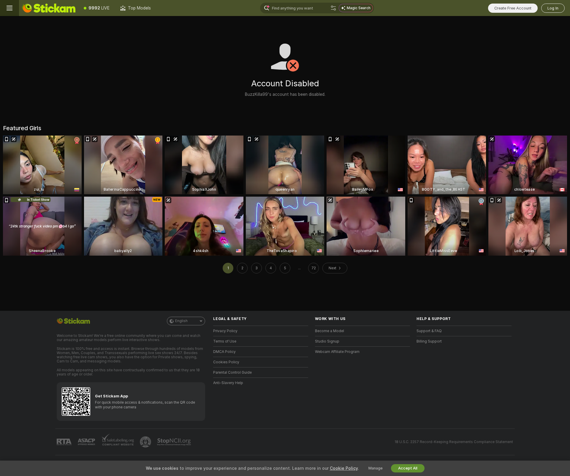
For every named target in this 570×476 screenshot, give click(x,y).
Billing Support (429, 341)
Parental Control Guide (232, 372)
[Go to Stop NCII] (174, 441)
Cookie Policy (344, 468)
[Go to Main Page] (48, 8)
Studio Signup (327, 341)
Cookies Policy (226, 362)
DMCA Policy (224, 352)
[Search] (333, 8)
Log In (552, 8)
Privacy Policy (225, 331)
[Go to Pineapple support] (146, 442)
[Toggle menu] (9, 8)
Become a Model (329, 331)
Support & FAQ (429, 331)
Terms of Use (224, 341)
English (181, 321)
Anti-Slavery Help (228, 383)
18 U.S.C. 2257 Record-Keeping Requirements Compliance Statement (454, 442)
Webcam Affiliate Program (337, 352)
